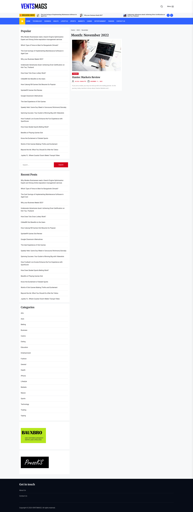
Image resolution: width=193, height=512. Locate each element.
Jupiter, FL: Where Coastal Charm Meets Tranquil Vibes (40, 155)
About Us (22, 490)
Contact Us (121, 21)
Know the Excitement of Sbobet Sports (34, 138)
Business (47, 21)
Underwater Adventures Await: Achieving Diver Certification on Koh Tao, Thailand (103, 15)
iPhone (23, 376)
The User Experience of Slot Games (33, 102)
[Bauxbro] (33, 429)
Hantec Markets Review (86, 77)
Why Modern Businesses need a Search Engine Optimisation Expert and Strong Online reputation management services (42, 38)
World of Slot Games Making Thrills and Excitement (39, 144)
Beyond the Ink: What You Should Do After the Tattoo (39, 150)
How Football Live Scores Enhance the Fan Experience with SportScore (42, 120)
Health (56, 21)
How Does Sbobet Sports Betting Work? (35, 127)
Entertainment (100, 21)
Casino (89, 21)
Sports (73, 21)
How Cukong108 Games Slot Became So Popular (38, 84)
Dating (23, 342)
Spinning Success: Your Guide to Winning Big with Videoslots (42, 113)
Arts (22, 313)
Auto (22, 319)
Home (28, 21)
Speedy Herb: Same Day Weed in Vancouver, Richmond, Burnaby (43, 107)
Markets (81, 21)
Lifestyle (64, 21)
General (23, 364)
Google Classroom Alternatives (32, 96)
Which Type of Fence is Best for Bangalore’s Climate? (39, 45)
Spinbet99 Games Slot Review (31, 90)
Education (24, 347)
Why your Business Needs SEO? (50, 15)
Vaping (23, 416)
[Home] (22, 21)
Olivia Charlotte (80, 81)
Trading (75, 73)
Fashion (111, 21)
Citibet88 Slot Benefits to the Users (33, 79)
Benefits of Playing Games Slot (32, 133)
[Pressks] (35, 458)
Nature (23, 393)
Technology (37, 21)
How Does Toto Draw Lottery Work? (138, 15)
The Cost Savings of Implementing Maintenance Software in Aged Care (42, 52)
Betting (23, 324)
